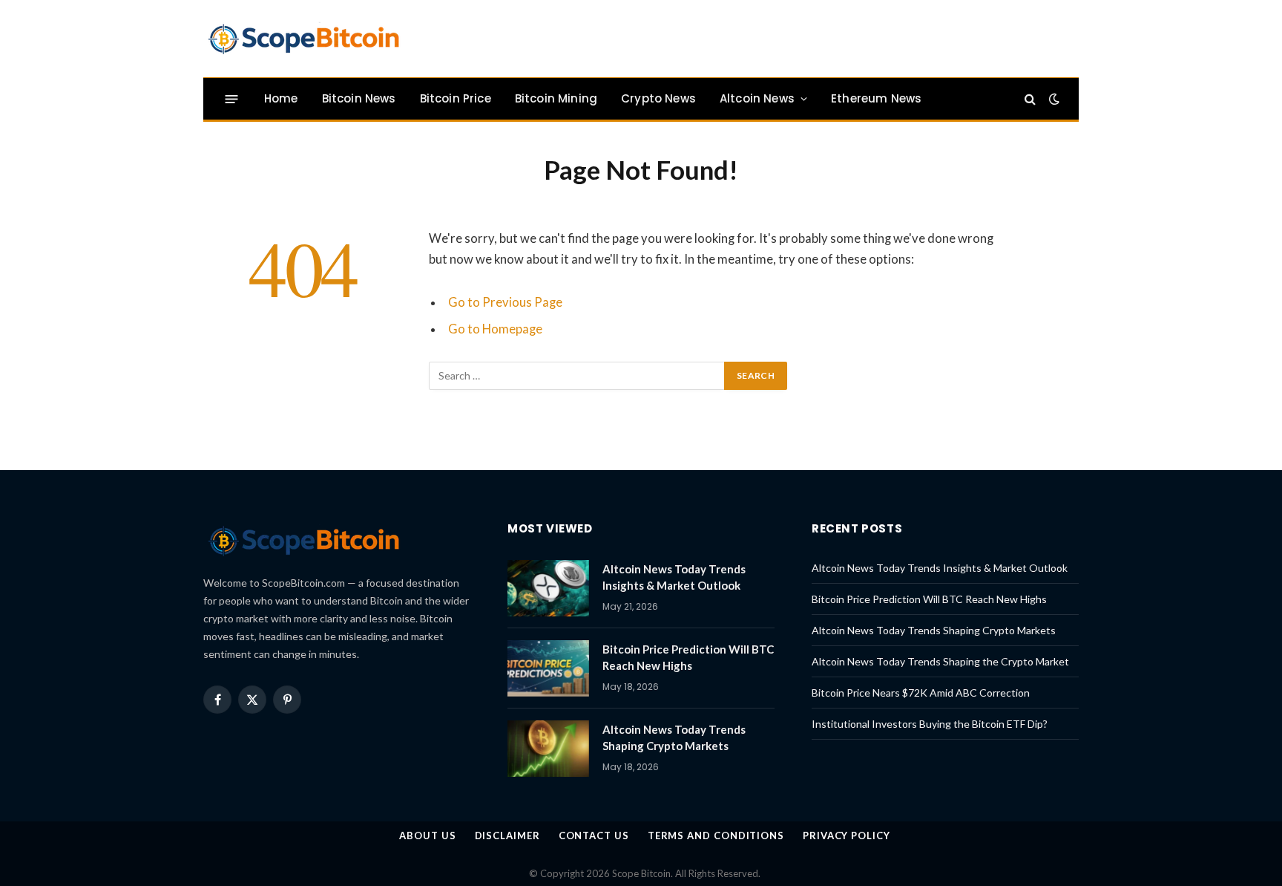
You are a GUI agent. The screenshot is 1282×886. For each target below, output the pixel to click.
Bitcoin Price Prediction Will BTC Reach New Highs (688, 656)
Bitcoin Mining (556, 98)
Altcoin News (757, 98)
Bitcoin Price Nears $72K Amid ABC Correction (921, 692)
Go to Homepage (495, 329)
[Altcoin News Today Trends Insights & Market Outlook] (548, 588)
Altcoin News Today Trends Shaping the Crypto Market (940, 661)
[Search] (1030, 99)
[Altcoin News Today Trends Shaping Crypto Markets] (548, 748)
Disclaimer (507, 835)
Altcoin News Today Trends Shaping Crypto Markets (674, 737)
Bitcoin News (359, 98)
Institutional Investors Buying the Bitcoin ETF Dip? (930, 723)
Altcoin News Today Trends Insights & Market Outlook (674, 576)
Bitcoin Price (455, 98)
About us (427, 835)
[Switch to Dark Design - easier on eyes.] (1052, 99)
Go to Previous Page (505, 302)
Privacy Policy (846, 835)
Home (281, 98)
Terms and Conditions (716, 835)
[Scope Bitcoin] (303, 39)
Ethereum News (876, 98)
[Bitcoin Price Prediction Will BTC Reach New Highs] (548, 668)
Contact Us (594, 835)
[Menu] (232, 98)
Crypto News (658, 98)
